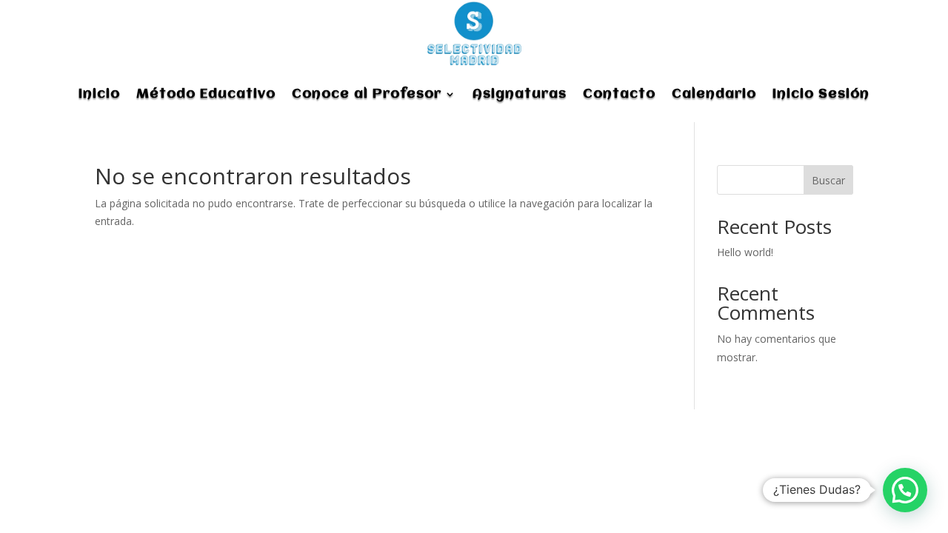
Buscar (828, 180)
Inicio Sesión (820, 94)
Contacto (619, 94)
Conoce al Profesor (366, 94)
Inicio (99, 94)
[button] (905, 490)
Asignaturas (520, 94)
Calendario (714, 94)
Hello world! (745, 252)
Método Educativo (206, 94)
